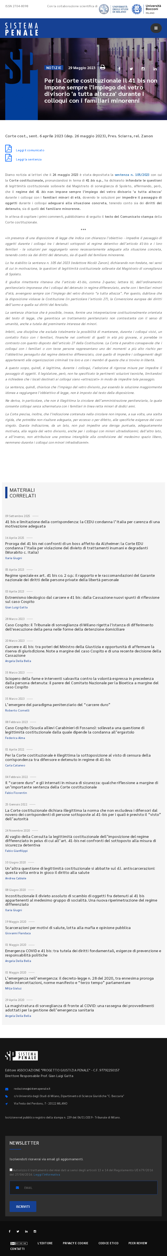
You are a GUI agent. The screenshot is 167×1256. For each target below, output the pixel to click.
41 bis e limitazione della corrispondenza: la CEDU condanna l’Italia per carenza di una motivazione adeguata (82, 523)
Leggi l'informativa (47, 1174)
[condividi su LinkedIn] (155, 68)
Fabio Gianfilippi (16, 851)
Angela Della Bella (18, 661)
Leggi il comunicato (30, 150)
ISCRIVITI (23, 1206)
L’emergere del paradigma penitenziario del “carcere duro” (58, 704)
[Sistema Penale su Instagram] (35, 1231)
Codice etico (109, 1243)
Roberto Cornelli (17, 710)
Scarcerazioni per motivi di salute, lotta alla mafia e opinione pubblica (68, 927)
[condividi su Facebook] (119, 68)
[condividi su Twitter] (131, 68)
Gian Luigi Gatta (16, 607)
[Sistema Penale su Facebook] (9, 1231)
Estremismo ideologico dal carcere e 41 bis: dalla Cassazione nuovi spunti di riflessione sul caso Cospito (82, 599)
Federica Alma (15, 738)
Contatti (17, 1249)
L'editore (45, 1243)
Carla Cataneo (15, 765)
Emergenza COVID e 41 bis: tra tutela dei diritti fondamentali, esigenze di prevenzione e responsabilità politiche (83, 952)
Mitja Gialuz (13, 988)
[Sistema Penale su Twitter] (18, 1231)
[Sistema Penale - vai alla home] (21, 29)
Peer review (138, 1243)
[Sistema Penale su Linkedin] (26, 1231)
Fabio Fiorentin (16, 793)
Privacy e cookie (76, 1243)
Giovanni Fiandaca (18, 933)
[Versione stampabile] (103, 66)
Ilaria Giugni (13, 558)
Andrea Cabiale (16, 878)
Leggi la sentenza (29, 159)
